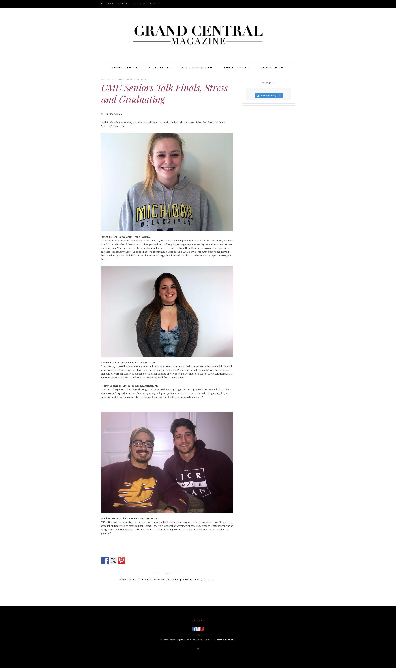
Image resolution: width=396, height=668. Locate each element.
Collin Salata (172, 579)
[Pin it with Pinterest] (121, 560)
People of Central (237, 67)
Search (109, 3)
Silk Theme (217, 639)
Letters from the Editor (146, 3)
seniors (211, 579)
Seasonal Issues (273, 67)
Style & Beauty (159, 67)
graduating (186, 579)
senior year (199, 579)
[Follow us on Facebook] (194, 628)
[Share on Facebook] (105, 560)
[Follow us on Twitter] (198, 628)
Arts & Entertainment (197, 67)
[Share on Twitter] (113, 560)
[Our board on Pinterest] (202, 628)
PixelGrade (230, 639)
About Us (123, 3)
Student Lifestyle (125, 67)
